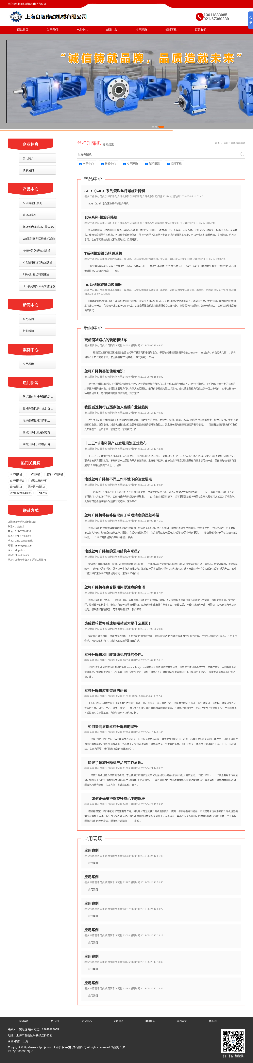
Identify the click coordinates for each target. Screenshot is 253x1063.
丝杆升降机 (16, 474)
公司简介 (28, 158)
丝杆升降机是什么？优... (38, 408)
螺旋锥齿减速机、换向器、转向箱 (37, 231)
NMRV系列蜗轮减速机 (36, 250)
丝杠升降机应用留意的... (38, 432)
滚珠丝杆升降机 (54, 474)
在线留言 (182, 1021)
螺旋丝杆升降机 (39, 480)
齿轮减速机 (16, 486)
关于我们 (52, 29)
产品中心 (82, 29)
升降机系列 (30, 215)
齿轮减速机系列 (32, 203)
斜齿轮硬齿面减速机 (20, 493)
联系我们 (200, 29)
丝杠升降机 (34, 474)
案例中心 (150, 1021)
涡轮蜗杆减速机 (36, 486)
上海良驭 (42, 493)
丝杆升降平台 (17, 480)
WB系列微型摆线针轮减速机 (37, 243)
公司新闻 (28, 319)
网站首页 (22, 29)
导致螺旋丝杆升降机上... (38, 420)
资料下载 (171, 29)
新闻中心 (111, 29)
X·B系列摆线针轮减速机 (37, 262)
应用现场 (141, 29)
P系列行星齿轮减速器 (36, 274)
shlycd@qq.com (23, 545)
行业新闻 (28, 330)
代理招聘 (154, 163)
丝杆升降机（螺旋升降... (38, 444)
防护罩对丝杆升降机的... (38, 396)
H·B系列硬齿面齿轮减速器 (39, 286)
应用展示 (28, 363)
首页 (217, 143)
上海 (25, 1041)
